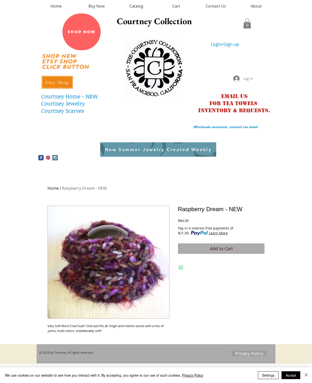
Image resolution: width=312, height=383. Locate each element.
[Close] (306, 375)
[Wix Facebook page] (41, 157)
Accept (291, 375)
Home (53, 188)
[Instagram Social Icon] (55, 157)
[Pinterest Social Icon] (48, 157)
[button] (247, 24)
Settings (268, 375)
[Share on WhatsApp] (181, 267)
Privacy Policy (192, 375)
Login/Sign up (225, 44)
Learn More (218, 233)
